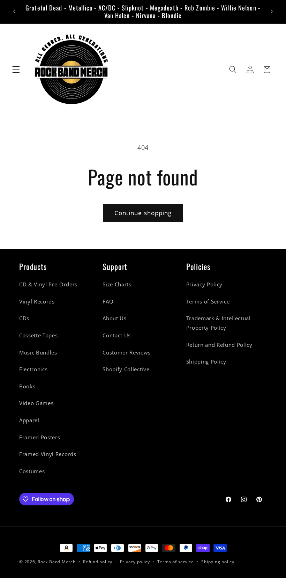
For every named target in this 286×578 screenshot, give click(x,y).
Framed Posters (39, 437)
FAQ (108, 301)
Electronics (33, 369)
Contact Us (117, 335)
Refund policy (97, 562)
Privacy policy (135, 562)
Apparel (29, 420)
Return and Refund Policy (219, 345)
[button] (16, 69)
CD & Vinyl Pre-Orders (48, 284)
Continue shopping (143, 213)
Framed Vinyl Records (47, 454)
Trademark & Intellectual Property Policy (218, 323)
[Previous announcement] (14, 11)
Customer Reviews (127, 352)
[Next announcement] (271, 11)
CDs (24, 318)
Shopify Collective (126, 369)
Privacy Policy (204, 284)
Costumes (32, 471)
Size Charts (117, 284)
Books (27, 386)
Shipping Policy (206, 361)
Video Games (36, 403)
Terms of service (175, 562)
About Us (114, 318)
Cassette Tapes (38, 335)
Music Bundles (38, 352)
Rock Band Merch (57, 562)
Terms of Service (208, 301)
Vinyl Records (37, 301)
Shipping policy (217, 562)
